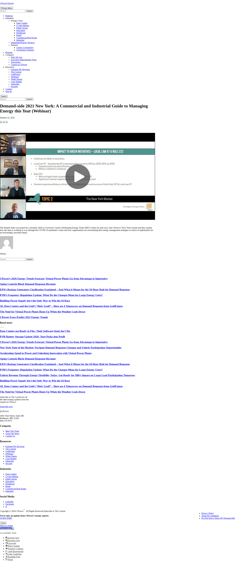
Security (14, 86)
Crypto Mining (22, 25)
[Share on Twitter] (4, 122)
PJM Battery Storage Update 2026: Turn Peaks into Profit (32, 336)
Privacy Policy (207, 513)
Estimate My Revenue (20, 69)
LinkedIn (9, 501)
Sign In (8, 91)
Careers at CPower (19, 64)
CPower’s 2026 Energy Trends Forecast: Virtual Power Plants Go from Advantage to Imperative (53, 278)
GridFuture (15, 74)
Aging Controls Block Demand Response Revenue (28, 284)
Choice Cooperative (24, 47)
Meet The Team (12, 431)
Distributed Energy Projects (23, 42)
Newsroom (15, 62)
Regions (9, 52)
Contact (8, 89)
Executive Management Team (23, 60)
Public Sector (22, 28)
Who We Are (16, 57)
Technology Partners (25, 50)
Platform (9, 16)
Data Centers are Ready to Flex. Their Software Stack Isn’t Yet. (35, 331)
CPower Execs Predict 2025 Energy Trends (24, 317)
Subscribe (15, 84)
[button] (7, 528)
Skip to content (6, 525)
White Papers (16, 79)
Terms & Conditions (210, 516)
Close (3, 523)
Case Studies (16, 82)
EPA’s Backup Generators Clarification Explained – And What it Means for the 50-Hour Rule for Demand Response (65, 289)
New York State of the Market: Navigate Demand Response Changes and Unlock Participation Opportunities (60, 347)
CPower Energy (7, 3)
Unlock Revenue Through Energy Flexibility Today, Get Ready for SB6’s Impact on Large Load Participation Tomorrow (67, 375)
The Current (16, 72)
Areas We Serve (12, 433)
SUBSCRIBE (6, 518)
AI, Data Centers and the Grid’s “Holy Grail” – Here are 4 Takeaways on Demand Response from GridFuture (61, 306)
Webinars (15, 77)
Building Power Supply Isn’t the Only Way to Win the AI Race (35, 300)
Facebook (9, 504)
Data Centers (21, 23)
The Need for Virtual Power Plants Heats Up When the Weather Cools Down (42, 311)
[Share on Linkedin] (7, 122)
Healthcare (21, 33)
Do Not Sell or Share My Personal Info (218, 518)
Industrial (20, 40)
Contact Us (10, 436)
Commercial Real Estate (26, 38)
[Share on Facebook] (1, 122)
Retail (18, 35)
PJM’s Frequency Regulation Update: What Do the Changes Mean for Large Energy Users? (51, 295)
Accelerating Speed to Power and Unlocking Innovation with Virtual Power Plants (46, 353)
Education (20, 30)
